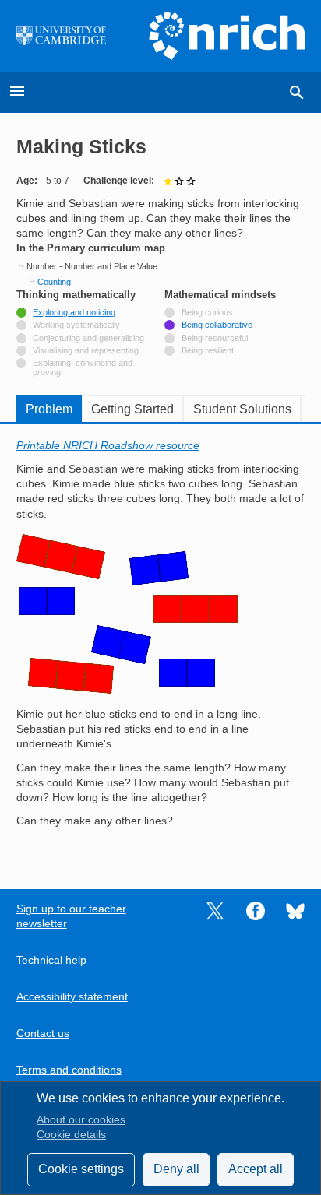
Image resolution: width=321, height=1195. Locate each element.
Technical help (51, 960)
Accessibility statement (72, 997)
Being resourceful (215, 338)
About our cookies (81, 1120)
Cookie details (71, 1135)
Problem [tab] (49, 409)
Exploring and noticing (74, 312)
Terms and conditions (69, 1070)
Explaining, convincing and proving (82, 367)
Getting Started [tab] (132, 409)
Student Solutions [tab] (242, 409)
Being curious (207, 312)
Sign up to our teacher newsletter (71, 916)
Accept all (255, 1169)
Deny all (176, 1169)
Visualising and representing (86, 350)
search (296, 92)
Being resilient (208, 350)
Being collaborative (217, 324)
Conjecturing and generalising (88, 338)
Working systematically (76, 324)
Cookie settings (81, 1169)
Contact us (42, 1033)
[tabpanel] (160, 645)
